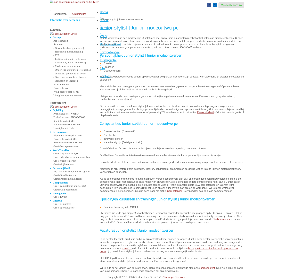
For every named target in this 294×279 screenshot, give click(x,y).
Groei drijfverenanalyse (65, 153)
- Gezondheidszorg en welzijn (69, 48)
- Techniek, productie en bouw (69, 73)
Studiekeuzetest (222, 219)
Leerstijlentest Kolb (63, 128)
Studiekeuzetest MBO (64, 121)
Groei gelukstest (62, 204)
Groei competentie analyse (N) (69, 186)
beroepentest (207, 267)
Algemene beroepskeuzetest (68, 135)
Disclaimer (181, 277)
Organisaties (79, 13)
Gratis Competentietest (65, 189)
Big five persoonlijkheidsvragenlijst (72, 171)
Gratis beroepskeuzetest (66, 146)
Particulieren (60, 13)
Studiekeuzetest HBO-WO (67, 124)
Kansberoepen (61, 84)
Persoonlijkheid (205, 112)
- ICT (56, 55)
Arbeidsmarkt (60, 40)
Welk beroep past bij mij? (66, 91)
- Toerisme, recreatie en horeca (69, 77)
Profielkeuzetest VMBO (66, 113)
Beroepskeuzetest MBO (65, 139)
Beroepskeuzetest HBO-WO (68, 142)
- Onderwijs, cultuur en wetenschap (72, 69)
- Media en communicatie (66, 66)
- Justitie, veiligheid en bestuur (69, 59)
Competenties (175, 190)
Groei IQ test (60, 196)
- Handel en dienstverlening (68, 51)
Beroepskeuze (60, 88)
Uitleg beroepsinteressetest (67, 95)
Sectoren (58, 44)
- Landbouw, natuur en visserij (69, 62)
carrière (127, 248)
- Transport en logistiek (65, 80)
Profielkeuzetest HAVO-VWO (69, 117)
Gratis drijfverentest (63, 164)
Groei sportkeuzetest (64, 207)
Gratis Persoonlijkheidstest (67, 178)
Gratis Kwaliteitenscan (65, 175)
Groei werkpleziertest (64, 160)
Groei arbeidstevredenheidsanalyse (72, 157)
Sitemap (168, 277)
